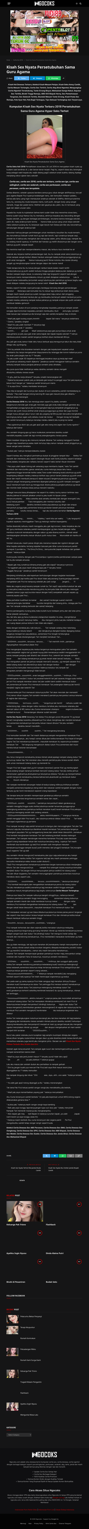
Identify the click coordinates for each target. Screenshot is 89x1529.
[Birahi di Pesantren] (25, 1268)
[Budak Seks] (64, 1268)
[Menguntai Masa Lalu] (12, 1417)
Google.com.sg (59, 1498)
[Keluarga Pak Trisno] (25, 1211)
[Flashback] (64, 1211)
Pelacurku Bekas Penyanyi (31, 1316)
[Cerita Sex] (44, 3)
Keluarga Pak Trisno (16, 1224)
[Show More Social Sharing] (63, 78)
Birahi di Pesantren (16, 1282)
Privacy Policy (38, 1523)
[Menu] (9, 3)
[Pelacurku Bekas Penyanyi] (12, 1319)
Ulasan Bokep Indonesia (65, 1510)
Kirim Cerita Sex (51, 1523)
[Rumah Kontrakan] (12, 1341)
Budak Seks (51, 1282)
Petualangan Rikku (28, 1349)
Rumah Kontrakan (27, 1338)
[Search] (80, 3)
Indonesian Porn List (46, 1510)
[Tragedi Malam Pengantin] (12, 1385)
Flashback (51, 1224)
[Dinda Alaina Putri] (64, 1240)
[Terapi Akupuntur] (12, 1330)
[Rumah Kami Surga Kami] (12, 1363)
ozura (22, 1180)
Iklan (30, 1523)
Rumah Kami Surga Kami (30, 1360)
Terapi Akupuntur (27, 1327)
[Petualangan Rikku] (12, 1352)
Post (13, 1309)
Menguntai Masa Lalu (29, 1415)
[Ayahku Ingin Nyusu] (25, 1240)
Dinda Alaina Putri (54, 1253)
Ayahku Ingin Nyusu (16, 1253)
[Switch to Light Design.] (76, 4)
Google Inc (55, 1519)
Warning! (23, 1523)
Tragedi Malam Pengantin (31, 1382)
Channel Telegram (65, 1523)
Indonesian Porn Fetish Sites (26, 1510)
